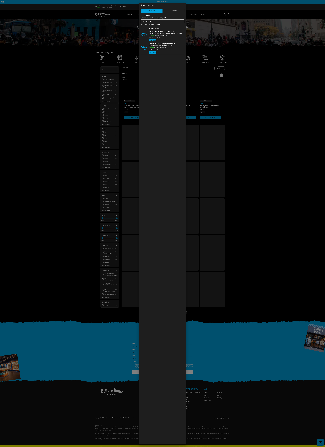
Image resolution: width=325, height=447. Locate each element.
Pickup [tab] (153, 11)
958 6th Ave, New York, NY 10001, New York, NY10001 (165, 33)
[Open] (183, 21)
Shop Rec (152, 40)
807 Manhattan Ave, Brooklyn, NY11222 (161, 45)
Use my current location (151, 24)
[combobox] (161, 21)
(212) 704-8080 (155, 37)
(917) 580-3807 (155, 50)
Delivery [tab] (174, 11)
